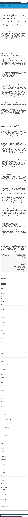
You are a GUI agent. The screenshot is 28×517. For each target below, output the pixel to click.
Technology (2, 453)
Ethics (2, 374)
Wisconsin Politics (7, 440)
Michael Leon (15, 114)
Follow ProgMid (4, 284)
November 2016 (3, 301)
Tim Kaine (24, 265)
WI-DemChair (21, 267)
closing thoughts (19, 255)
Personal (2, 406)
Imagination (2, 382)
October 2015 (2, 322)
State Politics (6, 438)
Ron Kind (19, 263)
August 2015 (2, 325)
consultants (19, 256)
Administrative (3, 350)
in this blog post (21, 229)
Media (2, 398)
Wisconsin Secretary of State (22, 271)
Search (26, 2)
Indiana (4, 464)
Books (2, 353)
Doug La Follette (23, 256)
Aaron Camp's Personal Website (5, 506)
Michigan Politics (7, 432)
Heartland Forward (3, 499)
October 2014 (3, 341)
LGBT (2, 395)
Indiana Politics (6, 425)
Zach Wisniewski (10, 76)
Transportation (3, 456)
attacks (22, 254)
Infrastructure (3, 385)
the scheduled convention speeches (18, 24)
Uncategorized (3, 459)
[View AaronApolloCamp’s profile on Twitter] (1, 489)
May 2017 (2, 291)
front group (16, 258)
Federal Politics (6, 417)
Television (2, 454)
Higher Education (5, 364)
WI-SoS (24, 267)
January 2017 (2, 298)
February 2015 (3, 335)
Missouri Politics (7, 435)
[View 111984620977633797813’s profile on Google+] (4, 489)
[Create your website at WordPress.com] (14, 1)
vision (16, 267)
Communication (3, 356)
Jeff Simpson (20, 114)
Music (4, 371)
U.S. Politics (4, 414)
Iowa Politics (6, 427)
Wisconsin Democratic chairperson (20, 269)
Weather (2, 477)
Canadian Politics (7, 411)
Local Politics (6, 430)
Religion (2, 446)
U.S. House (15, 266)
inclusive (21, 258)
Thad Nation (23, 264)
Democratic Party (7, 416)
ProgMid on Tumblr (3, 501)
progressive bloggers (19, 262)
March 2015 (2, 333)
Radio (2, 443)
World (2, 480)
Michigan (4, 469)
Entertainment (3, 366)
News (2, 403)
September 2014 (3, 343)
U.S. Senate (18, 266)
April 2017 (2, 293)
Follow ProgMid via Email (4, 278)
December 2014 (3, 338)
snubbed (22, 263)
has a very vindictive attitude (8, 137)
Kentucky (4, 467)
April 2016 (2, 312)
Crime (4, 393)
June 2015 (2, 328)
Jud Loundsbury (10, 114)
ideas (19, 258)
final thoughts (23, 257)
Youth (2, 483)
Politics (2, 408)
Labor (2, 390)
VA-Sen (21, 266)
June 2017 (2, 290)
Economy (2, 361)
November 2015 (3, 320)
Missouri (4, 472)
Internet (2, 387)
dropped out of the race (16, 104)
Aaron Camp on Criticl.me (4, 494)
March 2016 (2, 314)
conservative (23, 255)
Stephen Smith (20, 264)
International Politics (5, 409)
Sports (2, 451)
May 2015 (2, 330)
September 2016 (3, 304)
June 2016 (2, 309)
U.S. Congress (8, 419)
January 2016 (2, 317)
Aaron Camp (4, 254)
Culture (2, 358)
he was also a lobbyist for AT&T (17, 115)
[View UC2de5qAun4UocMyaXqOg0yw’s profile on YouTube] (3, 489)
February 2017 (3, 296)
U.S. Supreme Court (8, 422)
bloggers (24, 254)
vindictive (24, 266)
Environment (3, 372)
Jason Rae (24, 258)
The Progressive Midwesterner (8, 6)
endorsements (19, 257)
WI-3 (18, 267)
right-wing (24, 262)
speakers (24, 263)
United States (3, 461)
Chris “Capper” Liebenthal (12, 75)
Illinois (4, 462)
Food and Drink (3, 377)
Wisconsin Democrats (22, 270)
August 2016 (2, 306)
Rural (2, 448)
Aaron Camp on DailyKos (4, 496)
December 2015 (3, 319)
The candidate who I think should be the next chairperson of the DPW (11, 48)
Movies (4, 369)
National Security (3, 401)
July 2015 (2, 327)
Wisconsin (24, 268)
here (5, 144)
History (2, 380)
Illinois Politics (6, 424)
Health (2, 379)
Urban (2, 475)
